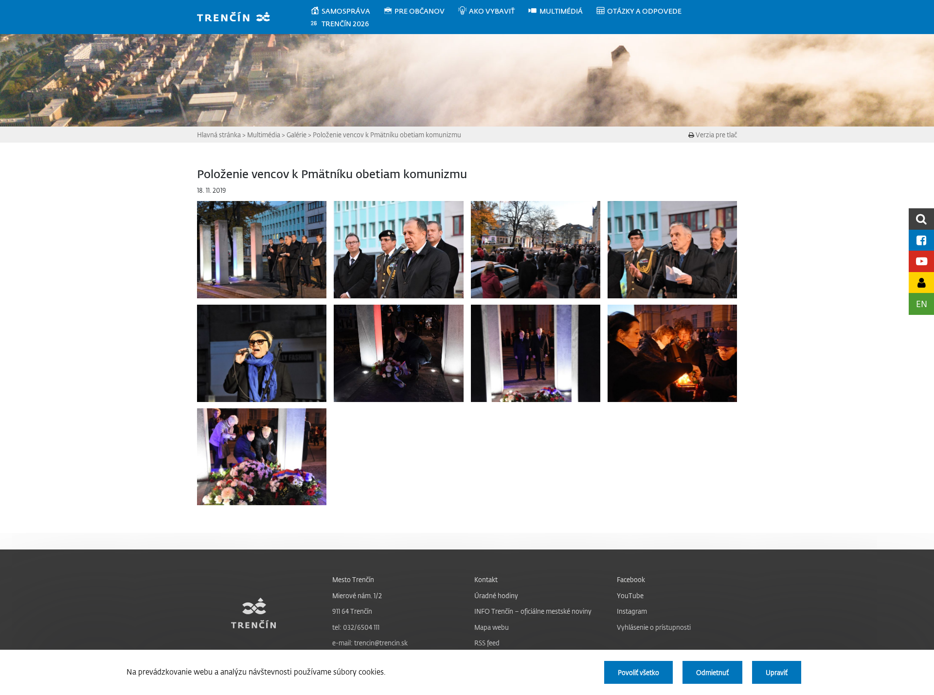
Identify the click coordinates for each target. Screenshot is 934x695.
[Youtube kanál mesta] (921, 261)
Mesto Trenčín (353, 579)
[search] (921, 218)
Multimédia (263, 134)
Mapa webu (491, 627)
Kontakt (486, 579)
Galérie (296, 134)
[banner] (238, 18)
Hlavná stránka (219, 134)
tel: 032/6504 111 (355, 627)
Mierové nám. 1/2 (357, 595)
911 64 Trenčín (352, 611)
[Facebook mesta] (921, 240)
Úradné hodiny (496, 595)
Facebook (631, 579)
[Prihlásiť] (921, 282)
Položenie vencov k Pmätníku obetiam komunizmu (387, 134)
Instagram (632, 611)
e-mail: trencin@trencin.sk (370, 643)
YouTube (630, 595)
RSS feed (487, 643)
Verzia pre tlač (715, 134)
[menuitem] (346, 11)
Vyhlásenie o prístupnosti (654, 627)
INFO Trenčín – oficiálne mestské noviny (533, 611)
